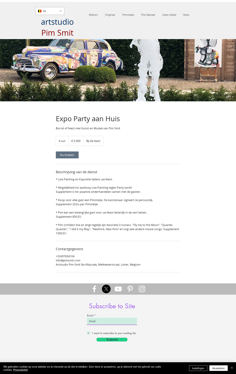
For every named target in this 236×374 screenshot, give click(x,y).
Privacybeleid (20, 369)
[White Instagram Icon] (142, 289)
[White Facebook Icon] (94, 289)
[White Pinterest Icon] (130, 289)
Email (90, 315)
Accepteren (218, 368)
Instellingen (198, 368)
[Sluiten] (232, 368)
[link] (67, 154)
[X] (106, 289)
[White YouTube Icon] (118, 289)
